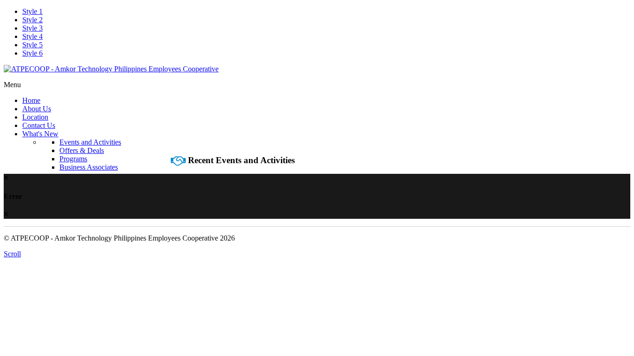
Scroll (12, 254)
